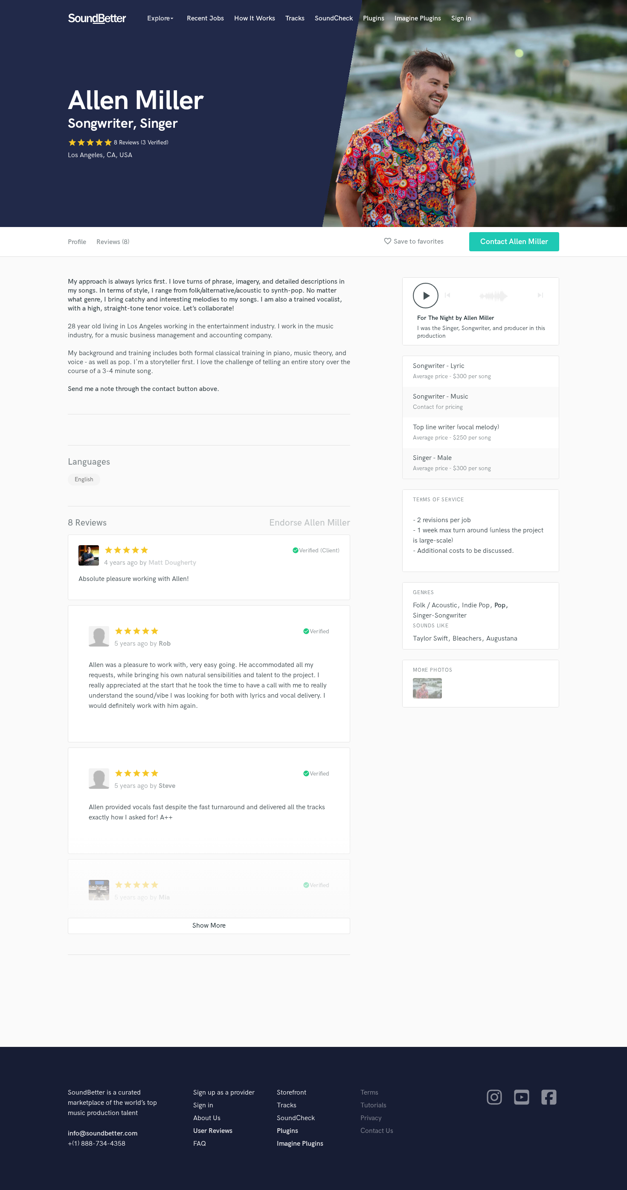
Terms (369, 1093)
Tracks (295, 18)
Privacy (371, 1118)
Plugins (373, 18)
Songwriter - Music (440, 397)
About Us (207, 1118)
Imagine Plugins (418, 18)
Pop (499, 605)
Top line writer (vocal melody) (456, 427)
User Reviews (212, 1131)
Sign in (461, 18)
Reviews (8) (112, 242)
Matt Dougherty (172, 563)
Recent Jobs (205, 18)
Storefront (291, 1093)
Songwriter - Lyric (438, 366)
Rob (165, 644)
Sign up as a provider (224, 1093)
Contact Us (376, 1131)
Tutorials (373, 1105)
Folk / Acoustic (435, 605)
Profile (77, 242)
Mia (164, 898)
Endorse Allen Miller (309, 522)
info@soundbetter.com (102, 1134)
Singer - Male (432, 458)
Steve (167, 786)
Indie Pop (476, 605)
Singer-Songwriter (440, 616)
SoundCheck (334, 18)
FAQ (199, 1144)
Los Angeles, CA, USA (100, 155)
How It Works (254, 18)
